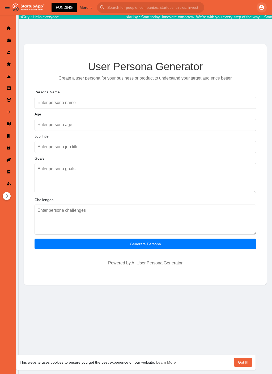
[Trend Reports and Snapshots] (8, 172)
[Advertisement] (145, 335)
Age (38, 114)
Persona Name (47, 92)
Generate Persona (145, 244)
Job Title (42, 136)
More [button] (85, 7)
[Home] (8, 28)
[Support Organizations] (8, 160)
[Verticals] (8, 184)
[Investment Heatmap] (8, 124)
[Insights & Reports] (8, 76)
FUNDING (64, 7)
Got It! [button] (243, 362)
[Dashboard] (8, 40)
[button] (150, 7)
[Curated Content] (8, 64)
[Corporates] (8, 136)
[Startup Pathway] (8, 52)
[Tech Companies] (8, 88)
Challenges (44, 200)
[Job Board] (8, 148)
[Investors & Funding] (8, 100)
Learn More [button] (166, 362)
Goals (39, 158)
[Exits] (8, 112)
